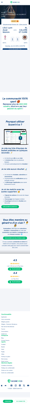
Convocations (4, 331)
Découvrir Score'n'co (10, 206)
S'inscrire (8, 401)
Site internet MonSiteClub (7, 326)
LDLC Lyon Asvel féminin (7, 30)
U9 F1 (4, 42)
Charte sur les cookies (7, 370)
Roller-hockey (4, 361)
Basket (10, 12)
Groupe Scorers (5, 340)
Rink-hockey (4, 359)
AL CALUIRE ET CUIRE (23, 30)
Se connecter (20, 401)
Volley (2, 354)
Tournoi (3, 329)
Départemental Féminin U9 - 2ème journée (15, 24)
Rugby (3, 351)
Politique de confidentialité (7, 368)
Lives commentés (5, 319)
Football (3, 344)
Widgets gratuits (5, 321)
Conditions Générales (6, 365)
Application (4, 317)
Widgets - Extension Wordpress (9, 324)
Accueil (3, 12)
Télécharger (16, 269)
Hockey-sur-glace (5, 356)
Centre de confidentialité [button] (7, 372)
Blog (2, 338)
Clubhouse (4, 334)
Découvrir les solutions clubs (15, 238)
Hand (2, 349)
